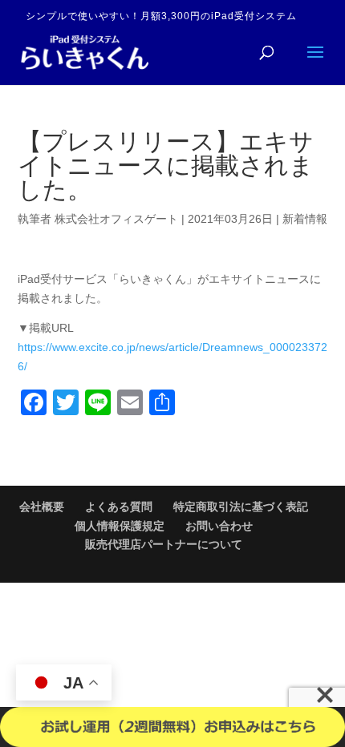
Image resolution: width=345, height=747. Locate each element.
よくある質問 (118, 506)
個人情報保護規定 (119, 525)
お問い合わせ (219, 525)
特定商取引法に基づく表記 (240, 506)
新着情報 (304, 218)
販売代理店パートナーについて (163, 544)
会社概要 (41, 506)
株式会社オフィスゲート (116, 218)
